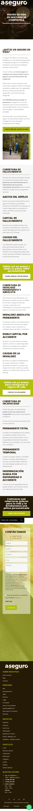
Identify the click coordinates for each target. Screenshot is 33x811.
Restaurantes (6, 731)
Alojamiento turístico (9, 734)
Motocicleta (6, 756)
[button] (29, 807)
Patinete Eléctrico (8, 767)
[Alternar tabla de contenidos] (21, 520)
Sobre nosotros (7, 675)
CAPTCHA (8, 601)
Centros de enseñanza (9, 705)
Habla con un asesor (16, 513)
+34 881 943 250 (9, 779)
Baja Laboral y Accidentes (10, 711)
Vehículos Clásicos (8, 751)
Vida (4, 688)
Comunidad (6, 702)
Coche (4, 748)
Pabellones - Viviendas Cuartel (11, 739)
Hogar (4, 700)
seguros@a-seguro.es (15, 585)
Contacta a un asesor (16, 392)
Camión (5, 762)
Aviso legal (6, 806)
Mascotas (5, 714)
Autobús (5, 765)
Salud (4, 694)
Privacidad (16, 806)
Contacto (5, 681)
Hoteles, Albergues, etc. (9, 736)
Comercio (5, 725)
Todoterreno (6, 753)
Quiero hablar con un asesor (16, 276)
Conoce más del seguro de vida (16, 129)
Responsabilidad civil (8, 708)
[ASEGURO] (14, 3)
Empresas (5, 722)
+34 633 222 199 (9, 782)
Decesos (5, 697)
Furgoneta (6, 759)
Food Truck (6, 728)
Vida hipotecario (7, 691)
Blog (4, 678)
